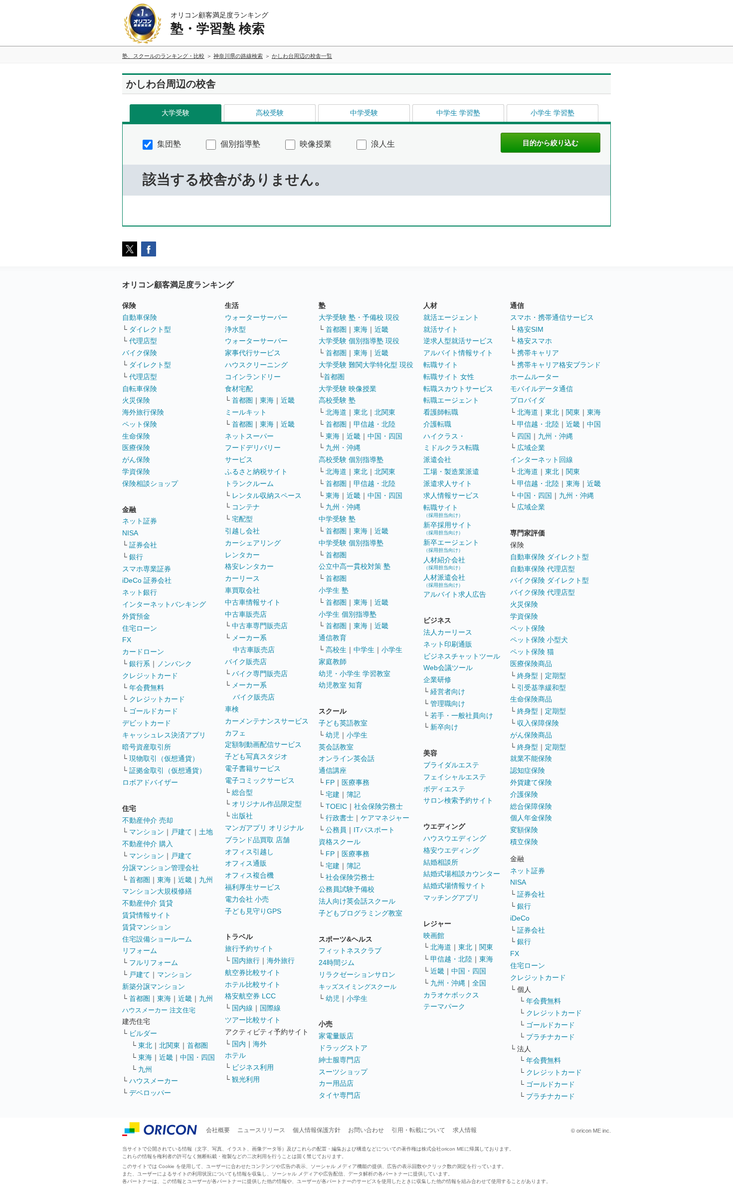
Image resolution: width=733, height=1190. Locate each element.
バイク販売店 (246, 662)
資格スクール (340, 842)
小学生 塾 (334, 590)
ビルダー (143, 1033)
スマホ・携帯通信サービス (552, 317)
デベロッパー (150, 1093)
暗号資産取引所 (146, 747)
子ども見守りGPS (253, 911)
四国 (524, 436)
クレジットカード (150, 676)
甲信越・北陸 (374, 424)
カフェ (235, 733)
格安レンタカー (249, 566)
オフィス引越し (249, 852)
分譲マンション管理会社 (160, 868)
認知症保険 (527, 770)
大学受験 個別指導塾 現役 (359, 341)
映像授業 (315, 144)
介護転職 (437, 424)
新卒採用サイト (447, 528)
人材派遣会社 (444, 580)
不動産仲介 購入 (147, 844)
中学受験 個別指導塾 (351, 543)
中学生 (364, 650)
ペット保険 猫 (532, 652)
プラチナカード (550, 1037)
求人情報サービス (451, 495)
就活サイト (440, 329)
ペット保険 (139, 424)
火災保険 (136, 400)
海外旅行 (281, 960)
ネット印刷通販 (447, 644)
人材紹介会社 (444, 563)
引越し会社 (242, 531)
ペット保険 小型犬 (539, 640)
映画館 (433, 936)
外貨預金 (136, 616)
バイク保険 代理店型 (542, 592)
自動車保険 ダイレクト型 (549, 557)
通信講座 (333, 770)
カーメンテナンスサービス (267, 721)
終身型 (527, 676)
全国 (479, 983)
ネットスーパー (249, 436)
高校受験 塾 (337, 400)
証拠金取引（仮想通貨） (167, 770)
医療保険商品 (531, 664)
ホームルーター (534, 377)
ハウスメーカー (153, 1081)
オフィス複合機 (249, 875)
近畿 (185, 880)
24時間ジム (337, 962)
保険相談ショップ (150, 483)
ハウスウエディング (454, 838)
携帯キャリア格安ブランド (559, 365)
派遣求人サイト (447, 483)
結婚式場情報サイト (454, 886)
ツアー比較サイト (253, 1020)
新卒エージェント (451, 545)
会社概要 (218, 1130)
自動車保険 (139, 317)
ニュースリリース (261, 1130)
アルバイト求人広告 (454, 594)
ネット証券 (139, 521)
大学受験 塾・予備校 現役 (359, 317)
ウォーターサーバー (256, 317)
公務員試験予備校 (346, 889)
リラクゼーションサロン (357, 974)
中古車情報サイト (253, 602)
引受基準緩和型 (541, 688)
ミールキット (246, 412)
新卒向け (444, 727)
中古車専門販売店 (260, 626)
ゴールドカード (153, 711)
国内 (239, 1044)
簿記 (354, 794)
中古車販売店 (246, 614)
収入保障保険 (538, 723)
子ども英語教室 (343, 723)
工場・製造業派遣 (451, 472)
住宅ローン (139, 628)
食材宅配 (239, 389)
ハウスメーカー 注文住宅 (158, 1010)
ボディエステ (444, 789)
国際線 (270, 1008)
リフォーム (139, 950)
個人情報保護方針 (317, 1130)
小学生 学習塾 (552, 113)
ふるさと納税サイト (256, 472)
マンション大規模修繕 (157, 891)
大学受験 (175, 113)
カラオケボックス (451, 995)
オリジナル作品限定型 (267, 804)
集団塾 (168, 144)
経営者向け (447, 692)
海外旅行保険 (143, 412)
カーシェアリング (253, 543)
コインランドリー (253, 377)
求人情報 (465, 1130)
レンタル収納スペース (267, 495)
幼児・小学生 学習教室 (354, 674)
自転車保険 (139, 389)
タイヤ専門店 (340, 1095)
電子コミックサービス (260, 780)
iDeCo (520, 918)
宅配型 (242, 519)
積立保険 (524, 842)
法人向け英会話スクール (357, 901)
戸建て (181, 832)
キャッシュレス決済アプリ (164, 735)
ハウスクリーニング (256, 365)
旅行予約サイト (249, 948)
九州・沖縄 (343, 448)
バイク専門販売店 (260, 674)
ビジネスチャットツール (461, 656)
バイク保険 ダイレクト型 (549, 580)
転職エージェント (451, 400)
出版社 (242, 816)
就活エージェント (451, 317)
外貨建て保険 (531, 782)
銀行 (136, 557)
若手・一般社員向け (461, 715)
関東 (486, 947)
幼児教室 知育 (341, 685)
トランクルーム (249, 483)
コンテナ (246, 507)
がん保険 (136, 460)
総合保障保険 (531, 806)
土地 (206, 832)
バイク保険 (139, 353)
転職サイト (440, 365)
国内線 (242, 1008)
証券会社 (143, 545)
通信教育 (333, 638)
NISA (130, 533)
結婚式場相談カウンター (461, 874)
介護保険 (524, 794)
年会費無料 (146, 688)
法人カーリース (447, 632)
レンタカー (242, 555)
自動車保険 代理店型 (542, 569)
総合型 (242, 792)
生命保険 (136, 436)
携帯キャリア (538, 353)
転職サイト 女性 (448, 377)
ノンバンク (174, 664)
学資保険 (136, 472)
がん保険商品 (531, 735)
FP (330, 782)
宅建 (333, 794)
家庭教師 (333, 662)
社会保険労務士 (378, 806)
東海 (164, 880)
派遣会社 (437, 460)
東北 (145, 1045)
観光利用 (246, 1079)
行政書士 (340, 818)
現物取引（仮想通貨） (164, 758)
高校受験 (270, 113)
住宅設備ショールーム (157, 939)
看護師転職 (440, 412)
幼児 (333, 735)
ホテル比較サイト (253, 984)
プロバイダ (527, 400)
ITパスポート (374, 830)
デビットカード (146, 723)
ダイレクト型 (150, 329)
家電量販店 (336, 1036)
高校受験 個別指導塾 (351, 460)
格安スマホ (534, 341)
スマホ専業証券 (146, 569)
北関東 (169, 1045)
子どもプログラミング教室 (360, 913)
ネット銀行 (139, 592)
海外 (260, 1044)
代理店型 (143, 341)
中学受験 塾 (337, 519)
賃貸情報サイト (146, 915)
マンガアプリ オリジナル (264, 828)
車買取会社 (242, 590)
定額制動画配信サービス (263, 744)
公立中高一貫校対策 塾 (354, 566)
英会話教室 (336, 747)
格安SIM (530, 329)
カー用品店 (336, 1083)
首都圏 (139, 880)
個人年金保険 (531, 818)
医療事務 (355, 782)
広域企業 (531, 448)
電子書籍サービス (253, 768)
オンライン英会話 (346, 758)
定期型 (555, 676)
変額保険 (524, 830)
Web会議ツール (448, 668)
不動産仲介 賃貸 (147, 903)
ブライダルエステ (451, 765)
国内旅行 (246, 960)
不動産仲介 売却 (147, 820)
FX (126, 640)
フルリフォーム (153, 962)
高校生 (336, 650)
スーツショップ (343, 1072)
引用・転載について (418, 1130)
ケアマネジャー (385, 818)
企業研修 (437, 680)
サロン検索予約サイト (458, 800)
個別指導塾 (239, 144)
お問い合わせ (366, 1130)
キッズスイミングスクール (357, 986)
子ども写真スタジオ (256, 756)
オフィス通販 (246, 863)
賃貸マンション (146, 927)
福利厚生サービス (253, 887)
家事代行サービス (253, 353)
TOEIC (336, 806)
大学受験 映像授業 (347, 389)
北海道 (336, 412)
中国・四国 (197, 1057)
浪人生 (382, 144)
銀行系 (139, 664)
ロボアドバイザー (150, 782)
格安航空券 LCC (250, 996)
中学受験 (364, 113)
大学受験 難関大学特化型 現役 (366, 365)
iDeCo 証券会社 (147, 580)
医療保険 (136, 448)
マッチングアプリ (451, 898)
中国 (594, 424)
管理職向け (447, 704)
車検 (232, 709)
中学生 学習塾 (458, 113)
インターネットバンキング (164, 604)
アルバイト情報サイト (458, 353)
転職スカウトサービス (458, 389)
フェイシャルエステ (454, 777)
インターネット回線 (541, 460)
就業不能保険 (531, 758)
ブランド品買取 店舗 (257, 840)
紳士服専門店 (340, 1060)
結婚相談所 (440, 862)
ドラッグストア (343, 1048)
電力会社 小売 (247, 899)
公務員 (336, 830)
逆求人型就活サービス (458, 341)
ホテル (235, 1055)
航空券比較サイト (253, 972)
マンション (146, 832)
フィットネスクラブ (350, 950)
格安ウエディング (451, 850)
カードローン (143, 652)
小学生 (391, 650)
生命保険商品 (531, 699)
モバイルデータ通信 (541, 389)
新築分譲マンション (153, 986)
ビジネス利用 (253, 1067)
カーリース (242, 578)
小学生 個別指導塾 (347, 614)
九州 (206, 880)
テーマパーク (444, 1006)
